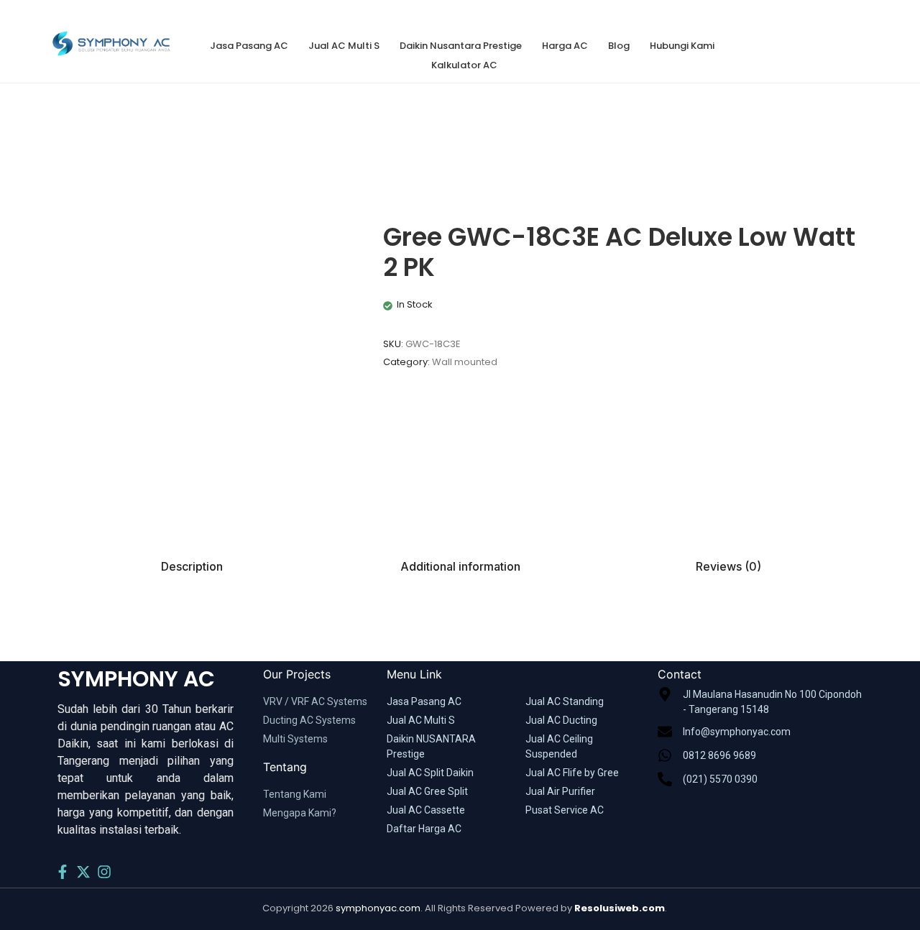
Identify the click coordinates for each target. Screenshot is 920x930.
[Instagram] (104, 871)
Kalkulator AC (464, 65)
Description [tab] (192, 566)
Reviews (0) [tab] (728, 566)
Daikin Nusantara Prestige (461, 45)
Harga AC (565, 45)
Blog (619, 45)
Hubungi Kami (682, 45)
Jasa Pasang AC (249, 45)
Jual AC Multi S (344, 45)
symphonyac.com (378, 908)
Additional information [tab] (460, 566)
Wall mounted (464, 362)
